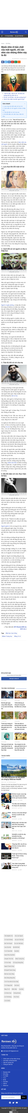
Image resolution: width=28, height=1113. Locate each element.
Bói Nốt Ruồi (16, 947)
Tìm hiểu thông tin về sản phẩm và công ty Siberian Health (13, 778)
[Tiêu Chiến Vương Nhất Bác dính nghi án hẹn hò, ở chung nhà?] (6, 866)
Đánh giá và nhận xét (14, 678)
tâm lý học (15, 396)
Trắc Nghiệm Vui (9, 935)
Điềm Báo (14, 989)
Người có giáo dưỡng (7, 305)
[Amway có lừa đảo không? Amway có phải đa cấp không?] (6, 815)
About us (5, 1085)
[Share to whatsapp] (15, 62)
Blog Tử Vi (18, 636)
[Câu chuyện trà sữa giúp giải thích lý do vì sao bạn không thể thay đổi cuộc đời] (21, 736)
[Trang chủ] (14, 32)
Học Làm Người (19, 935)
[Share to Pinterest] (12, 62)
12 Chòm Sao (8, 993)
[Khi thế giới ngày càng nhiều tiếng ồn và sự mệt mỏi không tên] (7, 694)
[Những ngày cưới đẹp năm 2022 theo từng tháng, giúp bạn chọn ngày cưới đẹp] (6, 825)
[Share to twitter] (6, 62)
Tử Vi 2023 (7, 1000)
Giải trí (5, 1083)
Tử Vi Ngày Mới (8, 985)
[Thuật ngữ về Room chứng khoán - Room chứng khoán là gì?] (6, 856)
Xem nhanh (6, 103)
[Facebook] (10, 1102)
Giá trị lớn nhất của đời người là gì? (14, 99)
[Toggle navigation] (26, 32)
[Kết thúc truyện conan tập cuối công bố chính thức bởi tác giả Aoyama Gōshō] (6, 798)
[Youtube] (17, 1102)
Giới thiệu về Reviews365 (10, 1060)
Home (2, 43)
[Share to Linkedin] (9, 62)
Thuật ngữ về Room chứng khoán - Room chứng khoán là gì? (19, 855)
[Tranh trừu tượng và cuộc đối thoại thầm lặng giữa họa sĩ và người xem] (7, 715)
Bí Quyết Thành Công (10, 970)
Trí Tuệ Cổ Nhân (9, 939)
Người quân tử (5, 526)
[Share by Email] (19, 62)
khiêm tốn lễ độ (11, 462)
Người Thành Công (9, 966)
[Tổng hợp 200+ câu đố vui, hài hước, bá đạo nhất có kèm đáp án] (6, 846)
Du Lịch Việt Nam (18, 943)
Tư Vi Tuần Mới (8, 951)
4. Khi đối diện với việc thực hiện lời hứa (13, 115)
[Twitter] (13, 1102)
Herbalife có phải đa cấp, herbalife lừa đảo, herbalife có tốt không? (19, 836)
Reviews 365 (6, 1072)
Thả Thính (16, 996)
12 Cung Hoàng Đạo (18, 962)
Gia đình (5, 1081)
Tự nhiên (5, 1076)
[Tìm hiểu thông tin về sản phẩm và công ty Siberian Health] (14, 768)
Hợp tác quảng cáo (8, 1062)
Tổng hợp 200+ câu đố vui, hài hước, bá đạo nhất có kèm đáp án (19, 846)
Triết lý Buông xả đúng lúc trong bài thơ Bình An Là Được (20, 704)
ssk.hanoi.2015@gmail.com (10, 1051)
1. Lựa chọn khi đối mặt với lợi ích (13, 106)
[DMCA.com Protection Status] (14, 1112)
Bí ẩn (4, 1080)
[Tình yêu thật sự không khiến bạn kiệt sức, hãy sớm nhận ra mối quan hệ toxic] (21, 715)
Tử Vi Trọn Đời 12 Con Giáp (11, 981)
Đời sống (5, 1074)
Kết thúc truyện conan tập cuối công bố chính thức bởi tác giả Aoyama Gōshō (19, 796)
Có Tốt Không (8, 996)
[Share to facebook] (2, 62)
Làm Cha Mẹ (8, 947)
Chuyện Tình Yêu (9, 958)
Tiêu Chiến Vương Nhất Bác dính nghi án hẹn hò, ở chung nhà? (19, 865)
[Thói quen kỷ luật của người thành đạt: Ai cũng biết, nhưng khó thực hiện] (7, 736)
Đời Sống (8, 43)
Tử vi (4, 1078)
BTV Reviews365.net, (20, 627)
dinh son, (23, 629)
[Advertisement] (14, 14)
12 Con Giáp (8, 962)
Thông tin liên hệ (7, 1064)
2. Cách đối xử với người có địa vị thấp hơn (14, 109)
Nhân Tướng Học (7, 636)
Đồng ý (23, 1097)
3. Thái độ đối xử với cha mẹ (11, 112)
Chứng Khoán (17, 993)
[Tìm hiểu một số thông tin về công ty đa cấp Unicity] (6, 806)
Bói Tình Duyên (8, 943)
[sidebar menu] (2, 32)
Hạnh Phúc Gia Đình (10, 954)
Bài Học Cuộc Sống (11, 633)
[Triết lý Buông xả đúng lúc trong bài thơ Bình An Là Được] (21, 694)
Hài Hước (17, 985)
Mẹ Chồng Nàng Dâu (10, 977)
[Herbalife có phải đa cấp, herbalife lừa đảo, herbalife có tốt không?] (6, 836)
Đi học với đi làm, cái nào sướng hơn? (15, 97)
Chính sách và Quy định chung (11, 1058)
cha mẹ (7, 427)
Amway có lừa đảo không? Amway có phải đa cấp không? (19, 814)
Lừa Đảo (21, 989)
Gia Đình (16, 951)
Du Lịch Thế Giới (19, 939)
